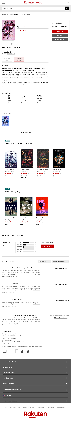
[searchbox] (35, 8)
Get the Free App (8, 383)
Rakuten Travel (41, 407)
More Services (51, 407)
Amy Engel (7, 52)
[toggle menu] (3, 2)
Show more (36, 274)
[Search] (67, 8)
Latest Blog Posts (8, 372)
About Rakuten (61, 407)
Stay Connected (8, 378)
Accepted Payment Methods (12, 389)
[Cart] (67, 2)
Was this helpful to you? (60, 268)
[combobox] (44, 261)
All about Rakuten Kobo (10, 362)
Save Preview (23, 30)
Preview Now (23, 27)
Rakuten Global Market (29, 407)
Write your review (47, 246)
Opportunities (7, 367)
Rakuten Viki (8, 407)
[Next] (68, 163)
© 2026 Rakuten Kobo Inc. (10, 401)
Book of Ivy (11, 54)
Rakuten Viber (17, 407)
